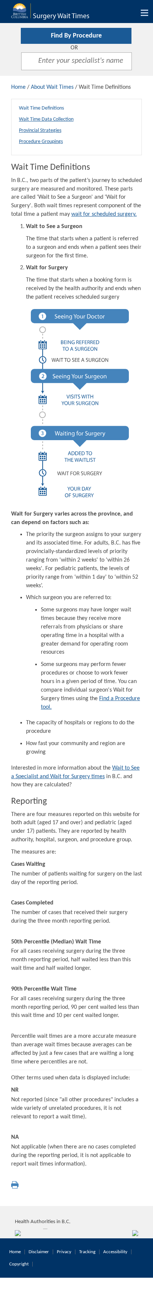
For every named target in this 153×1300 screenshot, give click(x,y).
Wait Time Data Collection (46, 119)
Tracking (87, 1251)
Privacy (64, 1251)
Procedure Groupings (41, 141)
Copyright (19, 1264)
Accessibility (115, 1251)
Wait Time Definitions (41, 108)
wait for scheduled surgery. (104, 214)
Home (18, 87)
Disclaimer (39, 1251)
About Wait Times (52, 87)
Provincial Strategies (40, 130)
